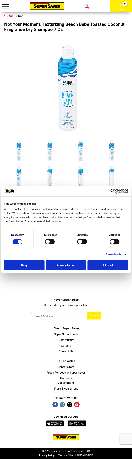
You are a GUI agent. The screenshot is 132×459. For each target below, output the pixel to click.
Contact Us (66, 351)
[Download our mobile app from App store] (55, 423)
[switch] (50, 241)
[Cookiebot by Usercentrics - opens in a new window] (113, 191)
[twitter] (69, 405)
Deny (24, 265)
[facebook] (55, 405)
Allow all (108, 265)
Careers (66, 345)
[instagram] (62, 405)
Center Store (66, 367)
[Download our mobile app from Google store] (77, 423)
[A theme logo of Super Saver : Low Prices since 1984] (47, 6)
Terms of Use (65, 455)
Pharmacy (66, 378)
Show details (113, 254)
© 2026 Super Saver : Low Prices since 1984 (66, 451)
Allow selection (66, 265)
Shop (19, 16)
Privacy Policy (46, 455)
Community (66, 340)
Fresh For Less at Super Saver (66, 372)
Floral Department (66, 388)
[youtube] (77, 405)
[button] (19, 150)
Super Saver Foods (66, 334)
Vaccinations (66, 382)
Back (9, 16)
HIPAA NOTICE (85, 455)
